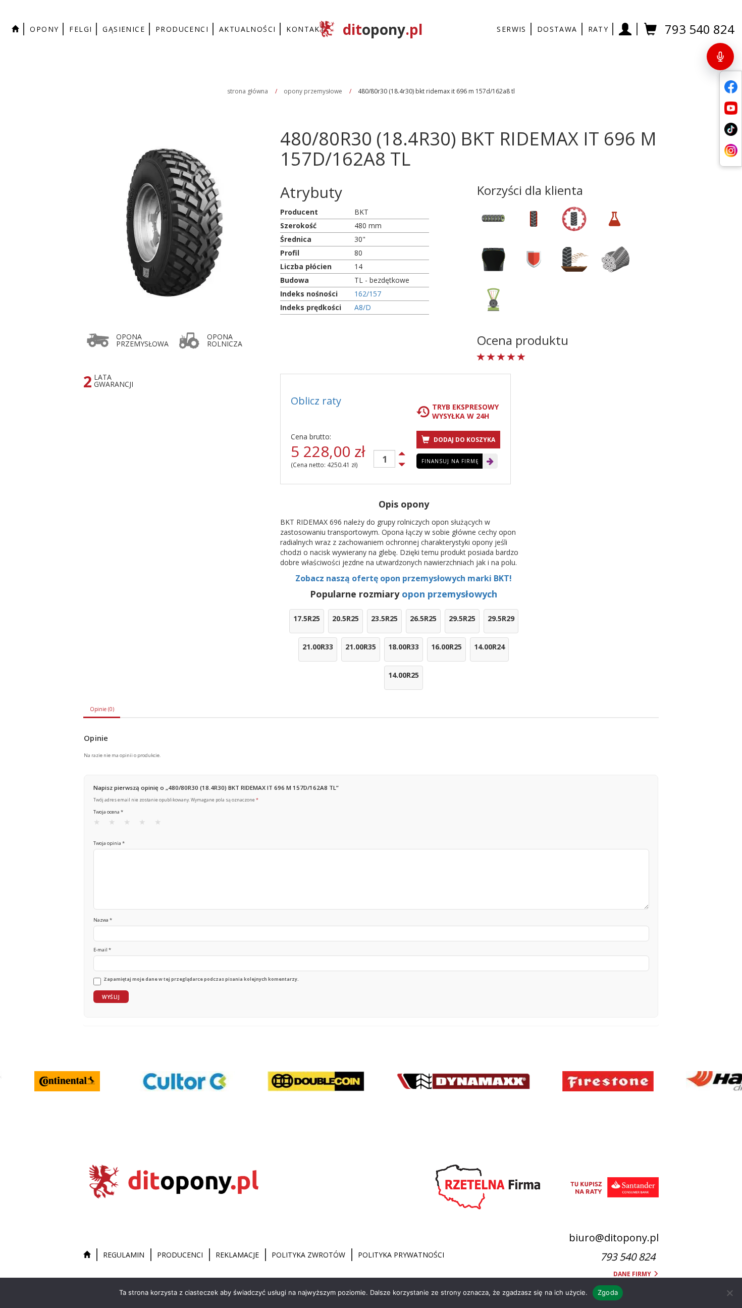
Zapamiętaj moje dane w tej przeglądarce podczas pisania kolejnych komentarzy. (201, 979)
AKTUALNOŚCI (247, 29)
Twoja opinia (109, 843)
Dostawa (557, 29)
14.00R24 (489, 646)
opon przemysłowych (449, 594)
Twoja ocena (108, 812)
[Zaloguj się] (625, 29)
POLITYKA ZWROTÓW (308, 1255)
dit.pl (382, 29)
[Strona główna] (89, 1255)
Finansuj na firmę (450, 461)
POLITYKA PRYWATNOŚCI (401, 1255)
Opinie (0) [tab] (102, 709)
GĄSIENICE (123, 29)
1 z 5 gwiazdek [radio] (100, 824)
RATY (598, 29)
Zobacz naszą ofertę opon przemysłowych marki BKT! (403, 578)
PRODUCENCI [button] (181, 29)
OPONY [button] (44, 29)
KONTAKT (305, 29)
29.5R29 (501, 618)
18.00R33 (403, 646)
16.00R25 (446, 646)
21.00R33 (317, 646)
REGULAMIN (123, 1255)
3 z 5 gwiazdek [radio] (130, 824)
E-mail (102, 949)
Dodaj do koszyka (463, 439)
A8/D (362, 307)
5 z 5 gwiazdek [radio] (161, 824)
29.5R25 (462, 618)
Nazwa (102, 920)
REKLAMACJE (237, 1255)
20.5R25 (345, 618)
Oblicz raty (316, 401)
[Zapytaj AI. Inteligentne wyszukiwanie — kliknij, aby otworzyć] (720, 56)
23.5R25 (384, 618)
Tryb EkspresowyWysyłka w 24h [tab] (465, 412)
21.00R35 (360, 646)
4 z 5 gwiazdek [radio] (145, 824)
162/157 (367, 293)
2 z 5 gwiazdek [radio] (115, 824)
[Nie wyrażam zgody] (729, 1293)
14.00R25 (403, 675)
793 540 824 (699, 29)
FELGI (80, 29)
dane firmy (633, 1274)
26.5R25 (423, 618)
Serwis (511, 29)
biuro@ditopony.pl (614, 1237)
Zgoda (608, 1292)
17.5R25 (306, 618)
